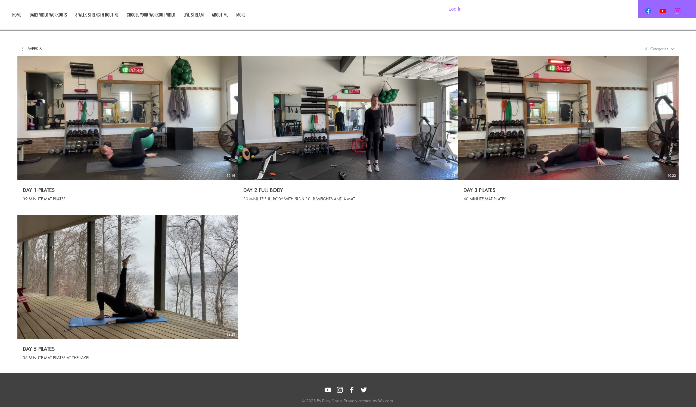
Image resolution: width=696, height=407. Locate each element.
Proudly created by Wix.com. (369, 400)
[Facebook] (648, 11)
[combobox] (659, 48)
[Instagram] (677, 11)
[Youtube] (663, 11)
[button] (32, 49)
